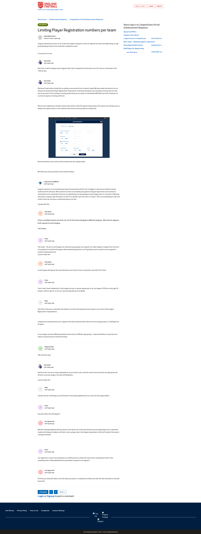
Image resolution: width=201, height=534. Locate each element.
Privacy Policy (22, 510)
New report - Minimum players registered (139, 42)
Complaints (45, 510)
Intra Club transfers (158, 38)
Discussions (42, 19)
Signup (50, 496)
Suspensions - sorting (159, 45)
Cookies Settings (58, 510)
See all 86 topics (132, 52)
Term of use (34, 510)
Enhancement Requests (58, 19)
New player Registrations (133, 45)
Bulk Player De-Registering (134, 48)
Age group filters (130, 32)
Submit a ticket (140, 6)
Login (41, 496)
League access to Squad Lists (135, 38)
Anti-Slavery (9, 510)
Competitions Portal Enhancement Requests (86, 19)
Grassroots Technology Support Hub (50, 9)
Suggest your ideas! (131, 35)
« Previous (43, 492)
